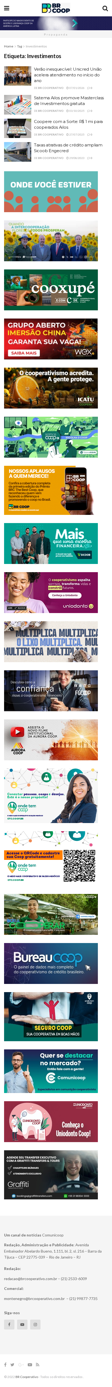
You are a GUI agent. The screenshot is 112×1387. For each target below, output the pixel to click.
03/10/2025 (77, 110)
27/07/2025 (77, 134)
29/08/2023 (77, 158)
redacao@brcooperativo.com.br (30, 1278)
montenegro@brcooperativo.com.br (34, 1298)
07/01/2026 (77, 87)
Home (8, 46)
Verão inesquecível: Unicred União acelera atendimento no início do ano (68, 75)
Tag (19, 46)
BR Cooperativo (51, 87)
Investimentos (36, 46)
